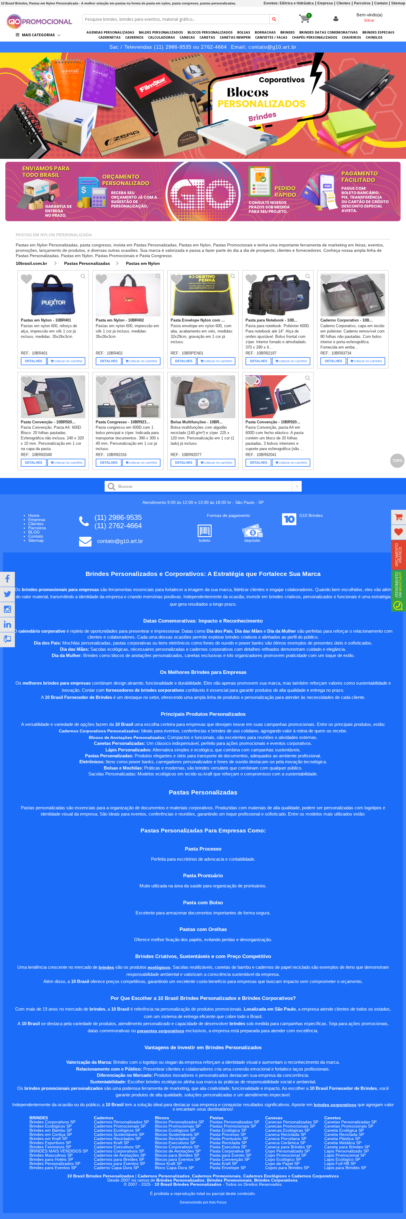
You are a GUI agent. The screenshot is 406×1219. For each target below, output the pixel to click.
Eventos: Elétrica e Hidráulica (289, 3)
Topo (397, 461)
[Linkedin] (7, 624)
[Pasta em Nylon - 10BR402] (128, 295)
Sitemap (398, 3)
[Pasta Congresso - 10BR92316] (128, 397)
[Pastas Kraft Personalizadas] (203, 106)
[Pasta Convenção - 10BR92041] (278, 397)
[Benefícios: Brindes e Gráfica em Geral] (203, 222)
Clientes (343, 3)
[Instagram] (7, 609)
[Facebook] (7, 579)
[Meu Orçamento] (398, 517)
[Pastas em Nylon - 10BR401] (53, 295)
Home (34, 515)
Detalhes (33, 361)
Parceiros (362, 3)
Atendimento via (398, 585)
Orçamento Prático (398, 554)
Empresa (325, 3)
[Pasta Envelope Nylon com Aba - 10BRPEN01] (203, 295)
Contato (381, 3)
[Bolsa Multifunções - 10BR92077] (203, 397)
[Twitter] (7, 594)
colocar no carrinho (67, 361)
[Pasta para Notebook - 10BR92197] (278, 295)
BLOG (34, 532)
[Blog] (7, 639)
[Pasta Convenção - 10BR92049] (53, 397)
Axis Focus (217, 1202)
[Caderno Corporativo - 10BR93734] (352, 295)
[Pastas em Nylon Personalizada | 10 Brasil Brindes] (39, 27)
